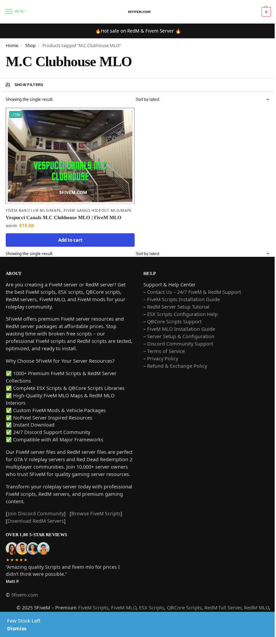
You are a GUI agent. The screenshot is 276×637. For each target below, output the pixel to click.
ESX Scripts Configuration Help (182, 314)
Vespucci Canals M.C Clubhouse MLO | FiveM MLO (64, 217)
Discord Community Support (180, 343)
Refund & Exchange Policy (177, 365)
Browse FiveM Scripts (95, 513)
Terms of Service (166, 351)
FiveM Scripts (93, 607)
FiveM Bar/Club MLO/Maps (33, 210)
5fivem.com (24, 594)
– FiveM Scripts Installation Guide (181, 299)
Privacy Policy (162, 358)
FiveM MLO (123, 607)
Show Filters (28, 85)
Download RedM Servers (35, 520)
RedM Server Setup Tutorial (178, 306)
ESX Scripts (151, 607)
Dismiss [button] (16, 628)
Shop (30, 45)
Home (12, 45)
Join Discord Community (36, 513)
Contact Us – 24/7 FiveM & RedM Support (194, 291)
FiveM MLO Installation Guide (181, 328)
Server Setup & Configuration (180, 336)
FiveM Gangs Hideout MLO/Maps (98, 210)
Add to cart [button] (70, 240)
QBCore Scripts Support (174, 321)
